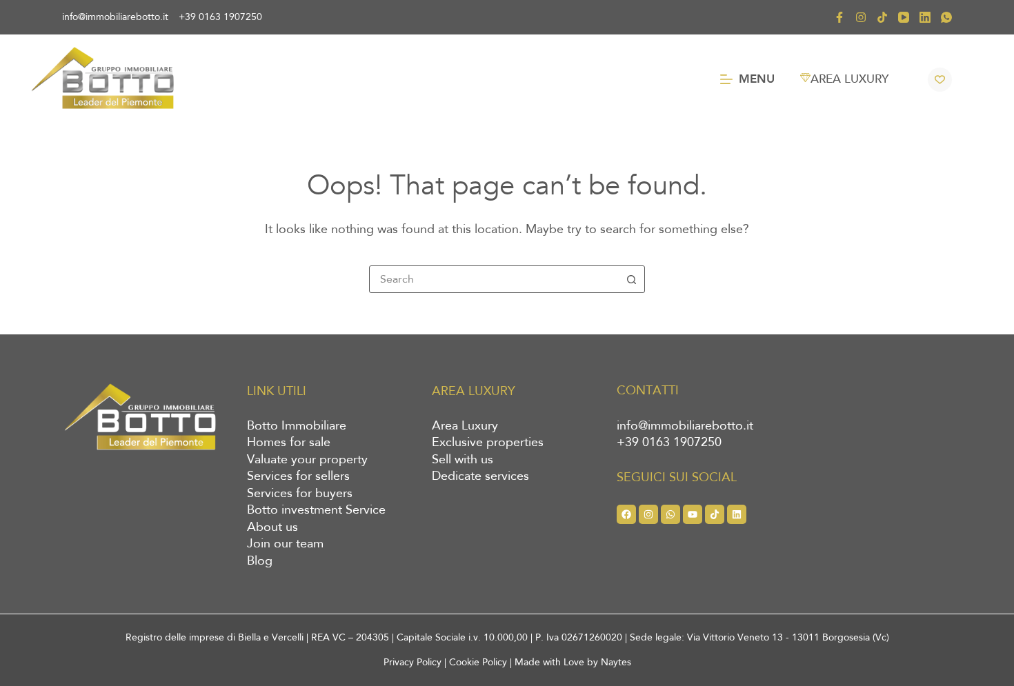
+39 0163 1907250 (220, 16)
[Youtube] (692, 514)
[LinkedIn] (925, 17)
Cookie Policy (478, 662)
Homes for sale (288, 442)
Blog (259, 561)
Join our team (285, 544)
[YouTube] (903, 17)
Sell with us (462, 460)
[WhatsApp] (946, 17)
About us (272, 527)
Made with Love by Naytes (573, 662)
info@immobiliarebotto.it (115, 16)
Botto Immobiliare (296, 426)
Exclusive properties (488, 442)
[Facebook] (839, 17)
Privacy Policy (412, 662)
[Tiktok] (714, 514)
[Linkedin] (736, 514)
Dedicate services (480, 476)
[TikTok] (882, 17)
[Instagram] (860, 17)
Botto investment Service (316, 510)
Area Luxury (465, 426)
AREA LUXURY (849, 79)
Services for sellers (298, 476)
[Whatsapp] (670, 514)
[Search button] (631, 279)
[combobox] (494, 279)
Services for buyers (299, 494)
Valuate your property (307, 460)
